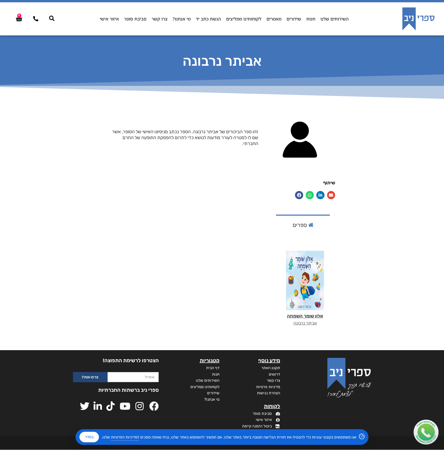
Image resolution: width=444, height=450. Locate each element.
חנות (310, 19)
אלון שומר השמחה (305, 316)
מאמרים (273, 19)
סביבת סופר (135, 19)
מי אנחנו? (182, 19)
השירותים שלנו (334, 19)
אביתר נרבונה (305, 323)
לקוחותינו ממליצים (243, 19)
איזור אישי (109, 19)
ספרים (300, 225)
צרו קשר (160, 19)
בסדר (89, 437)
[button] (331, 195)
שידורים (293, 19)
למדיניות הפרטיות (125, 437)
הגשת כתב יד (208, 19)
